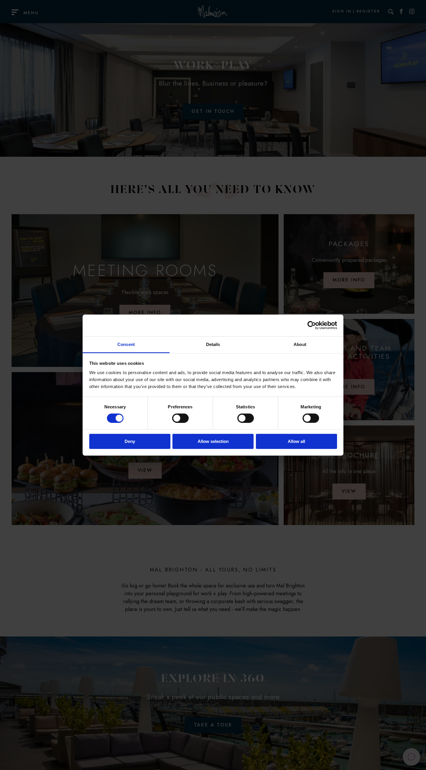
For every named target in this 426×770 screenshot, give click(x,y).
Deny (130, 441)
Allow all (296, 441)
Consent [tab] (126, 344)
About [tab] (300, 344)
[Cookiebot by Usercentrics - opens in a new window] (311, 325)
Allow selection (213, 441)
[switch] (180, 418)
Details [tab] (213, 344)
